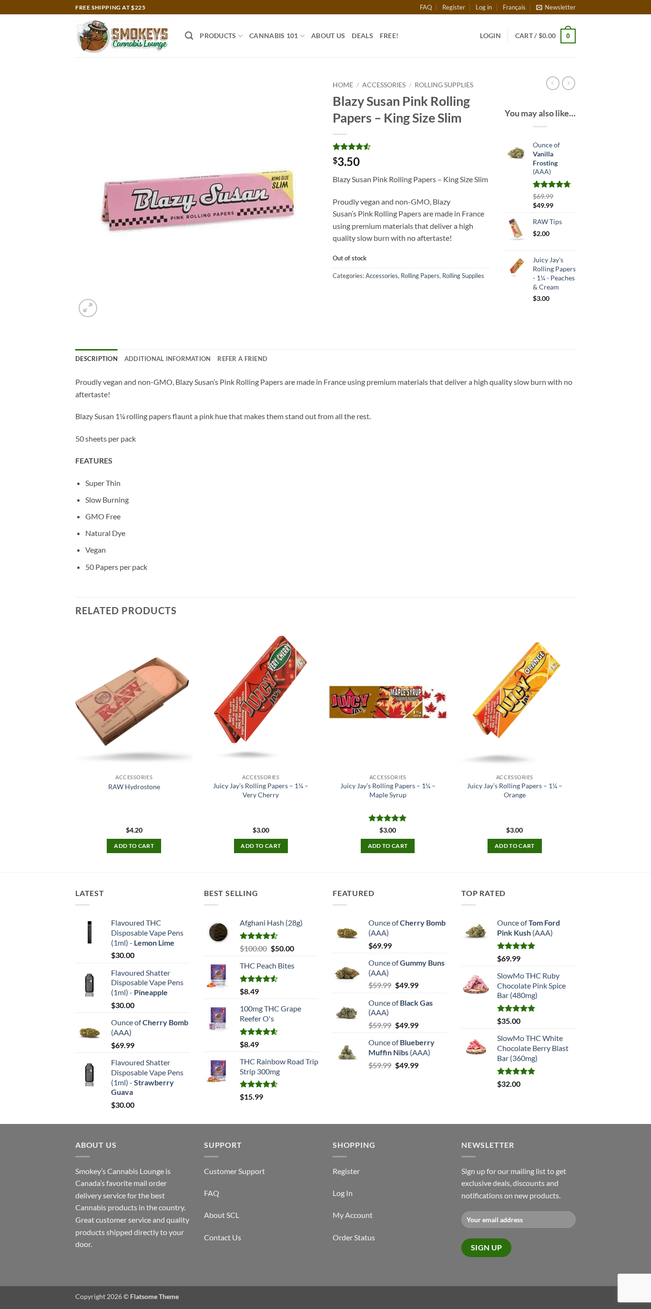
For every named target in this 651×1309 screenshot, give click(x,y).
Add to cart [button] (134, 846)
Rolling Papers (420, 275)
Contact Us (222, 1237)
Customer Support (234, 1170)
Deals (362, 35)
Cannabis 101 (273, 35)
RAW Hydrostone (134, 787)
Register (453, 7)
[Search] (189, 36)
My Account (353, 1214)
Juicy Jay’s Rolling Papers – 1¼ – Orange (514, 790)
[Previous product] (568, 83)
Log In (343, 1192)
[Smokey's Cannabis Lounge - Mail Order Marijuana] (123, 36)
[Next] (573, 749)
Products (218, 35)
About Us (328, 35)
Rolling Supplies (444, 85)
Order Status (354, 1237)
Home (343, 85)
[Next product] (552, 83)
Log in (484, 7)
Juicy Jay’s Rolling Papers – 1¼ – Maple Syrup (388, 790)
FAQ (426, 7)
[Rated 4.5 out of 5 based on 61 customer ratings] (411, 146)
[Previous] (76, 749)
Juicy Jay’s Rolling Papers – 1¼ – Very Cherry (260, 790)
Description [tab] (96, 358)
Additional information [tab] (167, 358)
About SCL (221, 1214)
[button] (556, 7)
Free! (389, 35)
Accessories (384, 85)
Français (514, 7)
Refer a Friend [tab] (242, 358)
